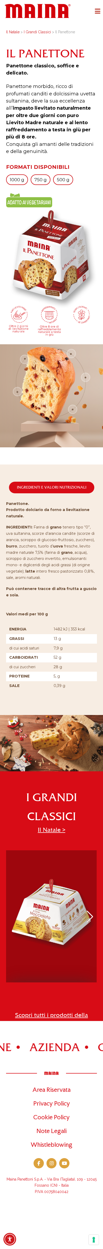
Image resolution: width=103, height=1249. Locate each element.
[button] (97, 11)
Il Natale (13, 32)
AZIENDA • (42, 1048)
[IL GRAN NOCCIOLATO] (51, 916)
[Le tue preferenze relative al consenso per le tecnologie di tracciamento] (94, 1240)
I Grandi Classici (37, 32)
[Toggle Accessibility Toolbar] (10, 1239)
